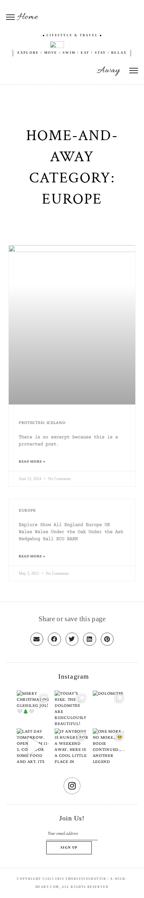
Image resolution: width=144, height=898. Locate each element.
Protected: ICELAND (42, 422)
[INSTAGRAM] (72, 785)
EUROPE (27, 510)
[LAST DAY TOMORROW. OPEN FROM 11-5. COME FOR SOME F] (34, 745)
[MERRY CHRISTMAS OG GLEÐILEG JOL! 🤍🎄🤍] (34, 707)
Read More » (32, 461)
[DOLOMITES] (110, 707)
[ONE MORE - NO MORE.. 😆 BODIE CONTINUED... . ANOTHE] (110, 745)
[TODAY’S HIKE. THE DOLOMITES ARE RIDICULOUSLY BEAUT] (72, 707)
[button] (37, 639)
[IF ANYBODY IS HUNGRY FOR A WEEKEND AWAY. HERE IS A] (72, 745)
